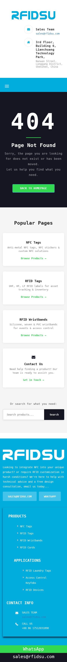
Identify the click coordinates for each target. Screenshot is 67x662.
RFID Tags (27, 533)
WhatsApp (50, 496)
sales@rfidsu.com (48, 33)
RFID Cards (27, 547)
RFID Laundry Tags (38, 570)
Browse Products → (33, 258)
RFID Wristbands (31, 540)
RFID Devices (35, 589)
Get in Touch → (33, 379)
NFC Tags (26, 526)
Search (54, 414)
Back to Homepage (33, 188)
